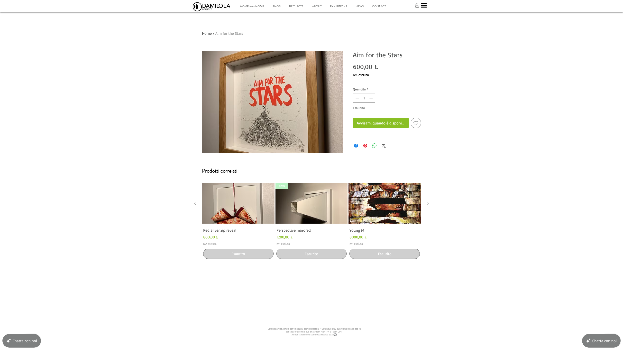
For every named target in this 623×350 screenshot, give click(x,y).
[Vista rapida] (238, 203)
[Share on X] (384, 146)
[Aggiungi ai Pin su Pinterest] (365, 146)
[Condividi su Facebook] (356, 146)
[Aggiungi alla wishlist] (416, 123)
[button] (417, 5)
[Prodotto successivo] (428, 203)
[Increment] (371, 98)
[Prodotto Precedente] (195, 203)
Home (207, 33)
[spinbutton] (364, 98)
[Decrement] (357, 98)
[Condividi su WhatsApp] (374, 146)
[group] (311, 221)
